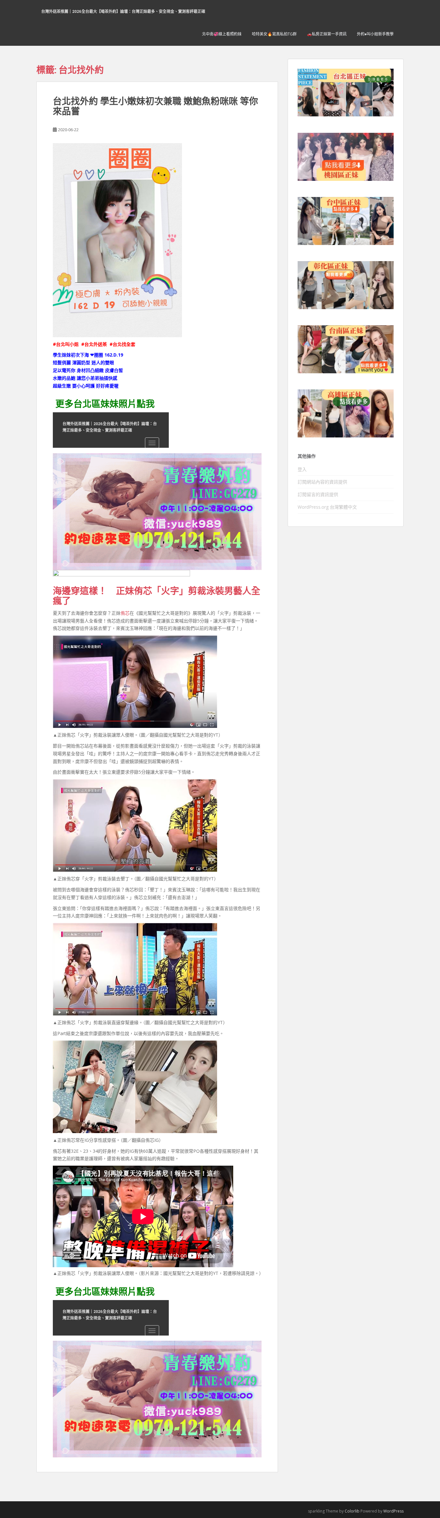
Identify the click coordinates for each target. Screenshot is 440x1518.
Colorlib (352, 1511)
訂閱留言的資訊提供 (318, 494)
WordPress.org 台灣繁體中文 (327, 507)
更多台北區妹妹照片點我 (105, 404)
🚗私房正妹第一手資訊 (327, 34)
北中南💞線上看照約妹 (222, 34)
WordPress (393, 1511)
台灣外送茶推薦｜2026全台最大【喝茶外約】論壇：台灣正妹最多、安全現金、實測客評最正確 (123, 11)
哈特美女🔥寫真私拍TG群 (274, 34)
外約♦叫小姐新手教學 (375, 34)
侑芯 (124, 613)
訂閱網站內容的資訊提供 (322, 482)
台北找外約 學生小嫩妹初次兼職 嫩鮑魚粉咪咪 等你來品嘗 (155, 106)
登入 (302, 469)
